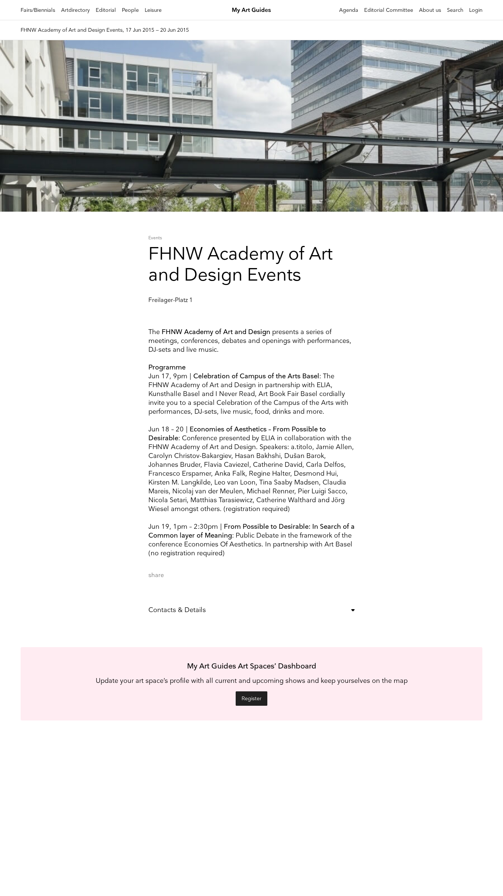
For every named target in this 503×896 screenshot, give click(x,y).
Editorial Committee (388, 10)
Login (475, 10)
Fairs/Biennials (38, 10)
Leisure (153, 10)
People (130, 10)
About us (430, 10)
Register (251, 698)
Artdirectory (75, 10)
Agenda (348, 10)
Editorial (106, 10)
